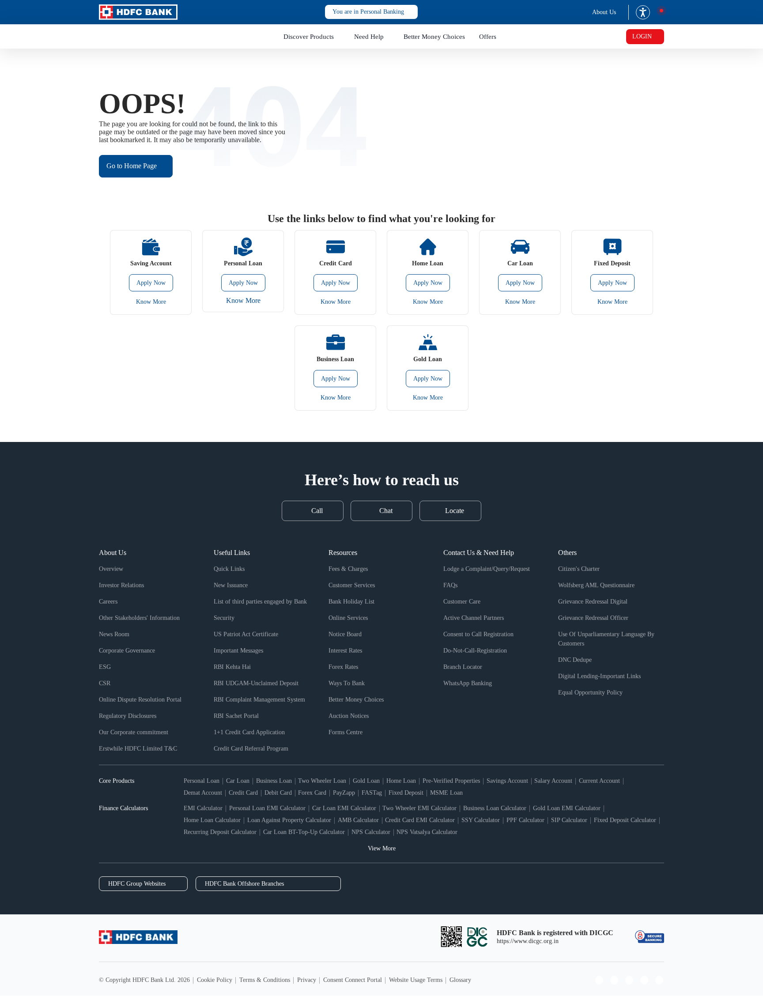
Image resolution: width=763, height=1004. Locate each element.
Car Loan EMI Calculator (344, 808)
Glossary (460, 980)
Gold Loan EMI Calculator (567, 808)
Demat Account (203, 792)
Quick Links (229, 569)
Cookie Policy (214, 980)
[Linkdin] (659, 980)
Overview (111, 569)
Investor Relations (121, 585)
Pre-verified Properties (451, 781)
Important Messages (238, 650)
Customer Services (352, 585)
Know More (151, 301)
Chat (386, 510)
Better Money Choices (434, 36)
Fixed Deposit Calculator (625, 820)
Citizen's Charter (579, 569)
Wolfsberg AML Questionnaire (596, 585)
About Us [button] (604, 12)
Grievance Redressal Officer (593, 618)
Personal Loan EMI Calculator (267, 808)
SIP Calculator (569, 820)
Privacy (306, 980)
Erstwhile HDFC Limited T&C (138, 748)
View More (382, 848)
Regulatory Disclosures (127, 716)
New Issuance (231, 585)
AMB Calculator (358, 820)
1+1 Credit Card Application (249, 732)
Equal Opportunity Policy (590, 692)
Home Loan (401, 781)
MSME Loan (446, 792)
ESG (105, 667)
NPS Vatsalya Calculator (427, 832)
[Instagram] (614, 980)
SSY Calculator (480, 820)
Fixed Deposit (406, 792)
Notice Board (345, 634)
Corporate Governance (127, 650)
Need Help (369, 36)
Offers (487, 36)
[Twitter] (644, 980)
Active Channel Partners (473, 618)
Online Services (348, 618)
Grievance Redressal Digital (592, 601)
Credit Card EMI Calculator (420, 820)
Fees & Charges (348, 569)
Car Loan (237, 781)
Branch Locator (462, 667)
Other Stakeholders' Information (139, 618)
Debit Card (278, 792)
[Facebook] (599, 980)
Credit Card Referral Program (251, 748)
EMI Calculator (203, 808)
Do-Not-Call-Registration (475, 650)
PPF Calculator (525, 820)
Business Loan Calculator (494, 808)
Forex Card (312, 792)
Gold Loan (366, 781)
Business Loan (274, 781)
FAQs (450, 585)
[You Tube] (629, 980)
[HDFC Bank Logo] (138, 12)
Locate (454, 510)
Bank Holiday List (351, 601)
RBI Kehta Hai (232, 667)
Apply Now (151, 282)
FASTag (372, 792)
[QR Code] (451, 936)
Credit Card (243, 792)
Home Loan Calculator (212, 820)
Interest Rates (345, 650)
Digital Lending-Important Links (599, 676)
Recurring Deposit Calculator (220, 832)
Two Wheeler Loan (322, 781)
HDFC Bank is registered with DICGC (555, 932)
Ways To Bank (347, 683)
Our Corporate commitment (133, 732)
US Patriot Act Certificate (246, 634)
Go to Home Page (131, 166)
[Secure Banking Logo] (649, 936)
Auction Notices (349, 716)
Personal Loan (201, 781)
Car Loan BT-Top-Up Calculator (304, 832)
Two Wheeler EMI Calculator (419, 808)
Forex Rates (343, 667)
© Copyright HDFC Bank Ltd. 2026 (144, 980)
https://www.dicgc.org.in (528, 941)
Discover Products (308, 36)
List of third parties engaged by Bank (260, 601)
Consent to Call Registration (478, 634)
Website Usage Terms (415, 980)
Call (317, 510)
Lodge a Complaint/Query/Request (486, 569)
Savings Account (507, 781)
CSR (104, 683)
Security (224, 618)
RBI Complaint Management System (259, 699)
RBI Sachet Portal (236, 716)
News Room (114, 634)
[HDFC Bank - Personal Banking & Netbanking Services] (138, 937)
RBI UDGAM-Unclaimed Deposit (256, 683)
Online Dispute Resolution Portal (140, 699)
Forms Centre (346, 732)
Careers (108, 601)
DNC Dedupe (575, 660)
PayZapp (344, 792)
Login (642, 36)
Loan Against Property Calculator (289, 820)
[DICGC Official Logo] (477, 936)
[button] (371, 12)
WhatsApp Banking (467, 683)
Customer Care (461, 601)
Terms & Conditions (264, 980)
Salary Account (553, 781)
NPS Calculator (370, 832)
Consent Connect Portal (352, 980)
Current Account (599, 781)
